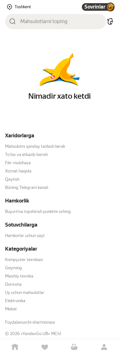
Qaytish (12, 179)
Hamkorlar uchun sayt (25, 235)
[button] (110, 21)
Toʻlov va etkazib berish (26, 154)
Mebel (11, 309)
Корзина (74, 347)
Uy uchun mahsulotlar (24, 292)
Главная (15, 347)
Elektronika (15, 300)
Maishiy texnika (19, 276)
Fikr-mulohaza (18, 162)
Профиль (104, 347)
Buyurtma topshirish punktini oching (38, 211)
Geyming (13, 267)
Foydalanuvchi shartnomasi (30, 322)
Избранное (45, 347)
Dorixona (13, 284)
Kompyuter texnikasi (24, 259)
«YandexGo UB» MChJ (41, 333)
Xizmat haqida (18, 171)
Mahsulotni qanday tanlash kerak (35, 146)
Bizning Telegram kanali (26, 187)
